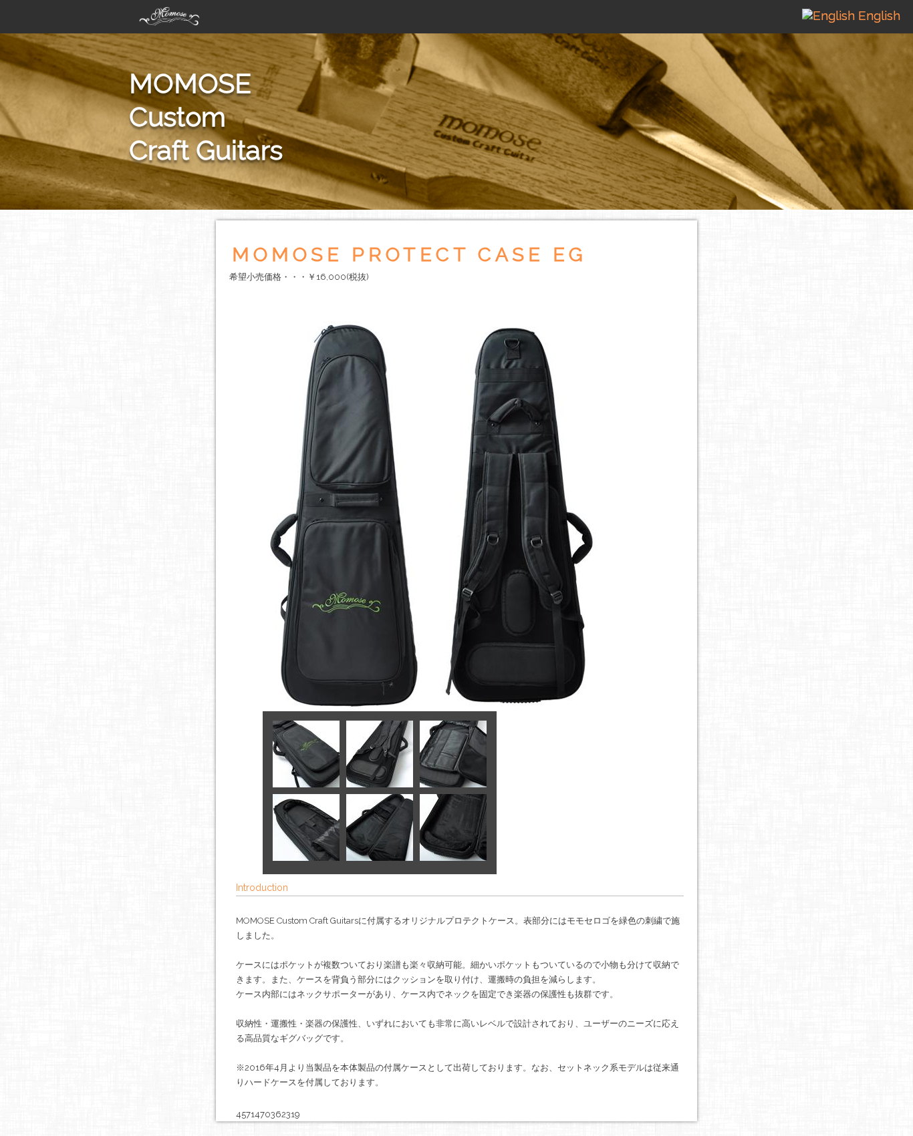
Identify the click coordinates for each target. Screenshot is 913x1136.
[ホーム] (169, 12)
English (877, 15)
